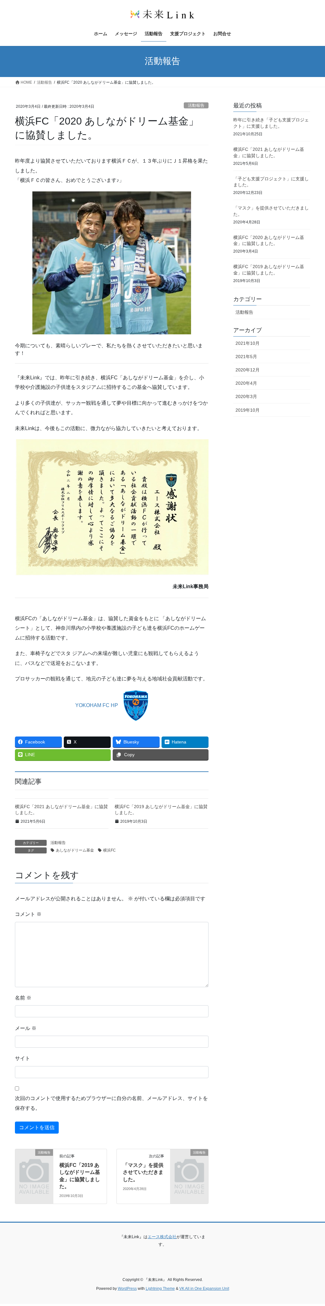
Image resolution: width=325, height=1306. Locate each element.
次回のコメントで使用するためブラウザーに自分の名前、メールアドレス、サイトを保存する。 (111, 1103)
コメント (28, 914)
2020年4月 (246, 383)
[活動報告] (34, 1160)
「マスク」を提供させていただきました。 (143, 1172)
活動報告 (196, 105)
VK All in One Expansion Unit (204, 1288)
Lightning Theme (160, 1288)
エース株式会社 (162, 1236)
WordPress (127, 1288)
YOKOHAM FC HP (96, 705)
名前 (23, 997)
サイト (22, 1058)
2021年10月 (247, 343)
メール (25, 1028)
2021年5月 (246, 356)
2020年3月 (246, 396)
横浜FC (109, 850)
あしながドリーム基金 (75, 850)
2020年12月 (247, 369)
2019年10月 (247, 410)
